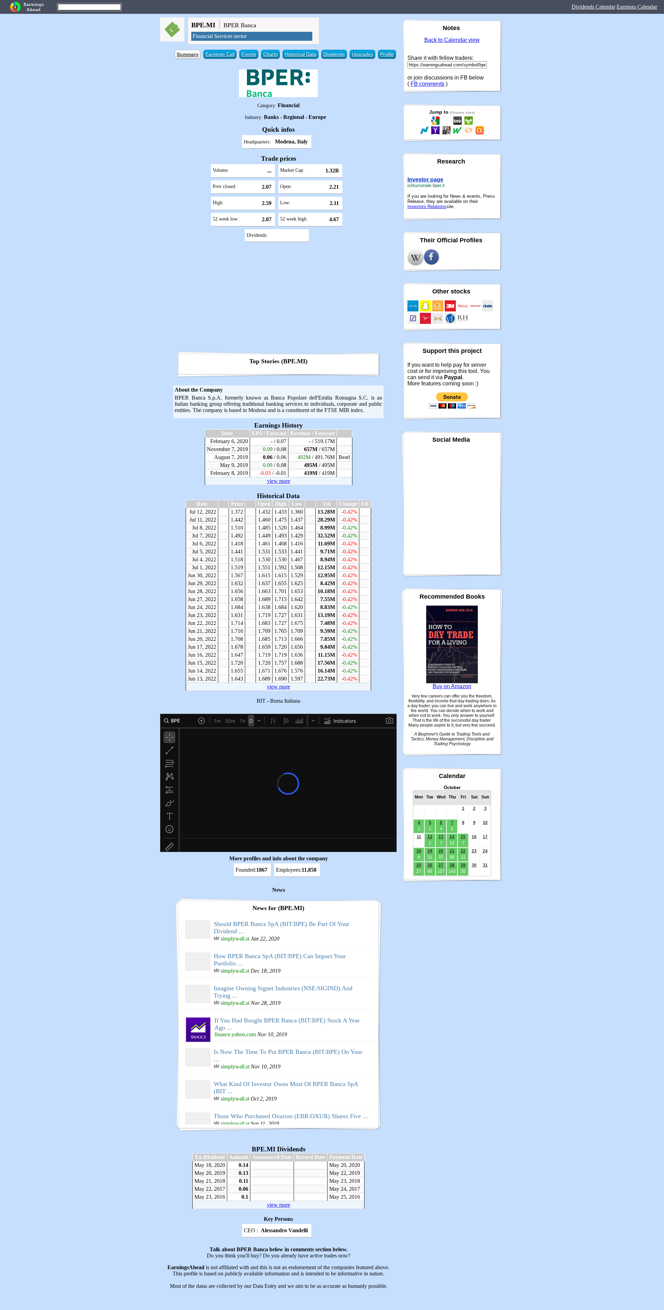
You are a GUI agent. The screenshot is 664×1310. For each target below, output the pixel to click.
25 (418, 865)
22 (463, 851)
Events (248, 54)
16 (474, 836)
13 (441, 836)
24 (485, 851)
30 (474, 865)
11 (419, 836)
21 (452, 851)
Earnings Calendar (637, 7)
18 (418, 851)
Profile (387, 54)
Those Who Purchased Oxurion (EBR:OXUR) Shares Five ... (291, 1116)
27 (441, 865)
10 (485, 822)
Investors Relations (426, 206)
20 (441, 851)
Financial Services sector (220, 36)
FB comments (427, 84)
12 (429, 836)
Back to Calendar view (452, 40)
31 (485, 865)
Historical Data (300, 54)
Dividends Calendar (593, 7)
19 (429, 851)
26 (429, 865)
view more (278, 481)
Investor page (425, 180)
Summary (188, 54)
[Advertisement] (278, 299)
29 (463, 865)
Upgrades (362, 54)
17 (485, 836)
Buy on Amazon (452, 686)
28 (452, 865)
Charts (270, 54)
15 (463, 836)
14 (452, 836)
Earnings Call (219, 54)
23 (474, 851)
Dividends (334, 54)
